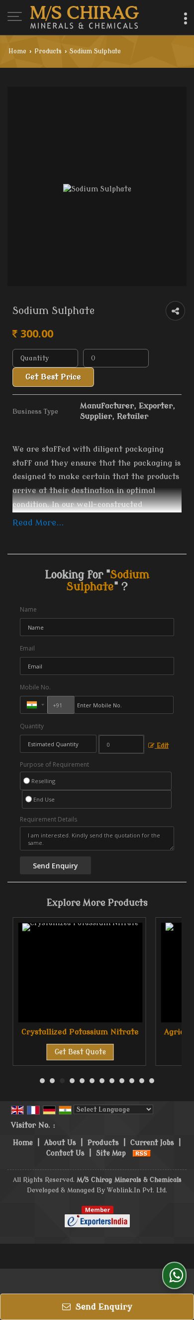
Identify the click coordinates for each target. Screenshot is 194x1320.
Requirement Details (48, 819)
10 (131, 1080)
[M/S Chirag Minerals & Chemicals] (84, 17)
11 (141, 1080)
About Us (60, 1143)
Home (17, 51)
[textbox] (116, 358)
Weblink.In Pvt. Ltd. (137, 1190)
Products (48, 51)
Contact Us (65, 1153)
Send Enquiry (102, 1307)
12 (151, 1080)
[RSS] (142, 1153)
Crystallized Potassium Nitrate (80, 1031)
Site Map (111, 1153)
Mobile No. (35, 687)
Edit (162, 745)
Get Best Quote (80, 1052)
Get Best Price (53, 376)
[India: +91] (34, 705)
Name (28, 609)
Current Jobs (152, 1143)
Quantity (32, 726)
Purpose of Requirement (54, 764)
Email (27, 648)
